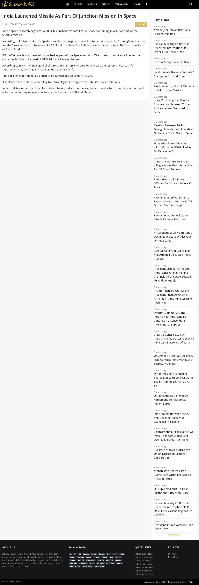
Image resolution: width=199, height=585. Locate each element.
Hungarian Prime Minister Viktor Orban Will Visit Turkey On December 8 (172, 147)
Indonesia (110, 563)
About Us (148, 582)
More (27, 566)
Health (137, 4)
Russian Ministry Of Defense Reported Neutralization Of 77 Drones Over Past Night (173, 201)
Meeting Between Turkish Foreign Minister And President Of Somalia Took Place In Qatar (173, 129)
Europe (86, 554)
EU (80, 554)
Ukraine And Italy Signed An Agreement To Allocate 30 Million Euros (171, 399)
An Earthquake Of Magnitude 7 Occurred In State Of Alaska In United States (173, 236)
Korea (88, 557)
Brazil (92, 563)
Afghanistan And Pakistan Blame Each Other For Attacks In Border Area (173, 474)
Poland (72, 560)
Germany (100, 563)
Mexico (119, 563)
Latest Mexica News (144, 574)
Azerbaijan (90, 560)
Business (92, 4)
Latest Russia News (144, 553)
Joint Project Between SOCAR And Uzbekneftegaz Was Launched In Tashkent (172, 417)
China (72, 557)
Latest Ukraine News (145, 567)
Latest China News (144, 557)
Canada (118, 560)
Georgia (100, 560)
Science (106, 4)
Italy (111, 557)
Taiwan (96, 557)
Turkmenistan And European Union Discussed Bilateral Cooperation (172, 453)
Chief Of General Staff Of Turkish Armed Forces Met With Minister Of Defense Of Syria (174, 338)
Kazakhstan (99, 566)
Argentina (83, 563)
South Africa (87, 566)
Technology (121, 4)
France (104, 557)
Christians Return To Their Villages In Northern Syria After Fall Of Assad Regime (173, 165)
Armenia (109, 560)
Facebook (174, 557)
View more (174, 534)
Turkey (102, 554)
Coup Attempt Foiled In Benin (172, 62)
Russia (94, 554)
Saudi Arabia (75, 566)
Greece (118, 557)
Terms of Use (173, 582)
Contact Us (160, 582)
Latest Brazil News (144, 570)
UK (71, 554)
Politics (78, 4)
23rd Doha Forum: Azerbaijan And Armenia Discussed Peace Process (172, 254)
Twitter (173, 553)
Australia (73, 563)
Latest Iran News (143, 560)
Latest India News (143, 564)
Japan (115, 554)
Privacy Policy (187, 582)
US (75, 554)
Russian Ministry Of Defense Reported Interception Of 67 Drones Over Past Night (172, 48)
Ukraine (81, 560)
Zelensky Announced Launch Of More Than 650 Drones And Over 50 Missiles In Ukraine (173, 435)
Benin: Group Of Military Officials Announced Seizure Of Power (173, 183)
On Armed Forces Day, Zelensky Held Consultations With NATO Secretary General (173, 359)
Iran (109, 554)
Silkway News (16, 581)
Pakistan (80, 557)
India (122, 554)
